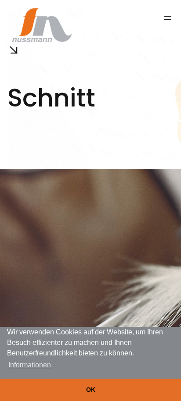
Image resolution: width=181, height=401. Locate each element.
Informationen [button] (29, 365)
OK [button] (90, 389)
